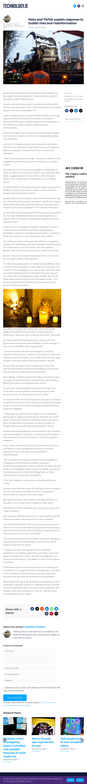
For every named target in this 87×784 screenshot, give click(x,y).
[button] (4, 740)
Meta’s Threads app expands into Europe (40, 726)
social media (78, 96)
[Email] (56, 613)
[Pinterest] (51, 613)
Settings (28, 781)
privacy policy (11, 781)
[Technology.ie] (15, 5)
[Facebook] (32, 608)
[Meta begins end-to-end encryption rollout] (72, 726)
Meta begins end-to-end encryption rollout (69, 726)
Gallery (18, 726)
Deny (80, 780)
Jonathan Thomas (12, 24)
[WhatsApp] (51, 608)
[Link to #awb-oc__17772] (74, 6)
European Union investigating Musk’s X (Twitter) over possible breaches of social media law (12, 726)
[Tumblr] (46, 613)
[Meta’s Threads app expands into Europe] (43, 726)
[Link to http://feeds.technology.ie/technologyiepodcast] (78, 6)
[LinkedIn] (46, 608)
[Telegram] (56, 608)
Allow (70, 780)
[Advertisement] (75, 134)
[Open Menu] (82, 6)
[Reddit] (42, 608)
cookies (12, 779)
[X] (37, 608)
